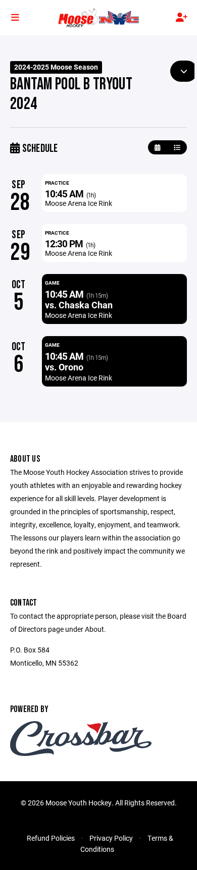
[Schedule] (177, 147)
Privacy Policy (111, 838)
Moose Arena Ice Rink (78, 203)
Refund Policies (51, 838)
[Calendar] (157, 147)
